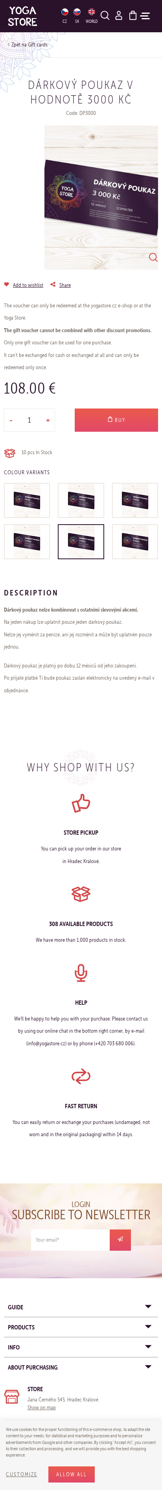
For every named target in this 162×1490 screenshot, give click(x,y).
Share (65, 285)
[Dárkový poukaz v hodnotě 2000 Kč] (27, 541)
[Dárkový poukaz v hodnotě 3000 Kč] (81, 541)
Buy (119, 420)
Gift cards (38, 44)
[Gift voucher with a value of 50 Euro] (27, 500)
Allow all (71, 1474)
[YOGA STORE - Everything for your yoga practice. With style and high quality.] (30, 16)
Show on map (42, 1407)
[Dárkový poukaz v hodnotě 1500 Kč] (135, 500)
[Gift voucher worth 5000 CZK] (135, 541)
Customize (21, 1474)
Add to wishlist (28, 285)
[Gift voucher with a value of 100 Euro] (81, 500)
